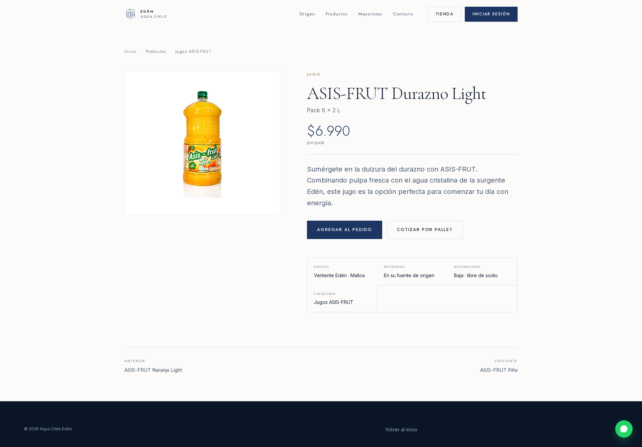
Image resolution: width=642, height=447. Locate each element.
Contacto (403, 14)
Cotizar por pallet (425, 229)
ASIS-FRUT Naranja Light (153, 365)
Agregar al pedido (344, 229)
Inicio (130, 51)
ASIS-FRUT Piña (499, 365)
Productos (337, 14)
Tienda (444, 14)
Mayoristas (370, 14)
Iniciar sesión (491, 14)
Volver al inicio (401, 429)
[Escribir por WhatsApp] (624, 429)
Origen (307, 14)
